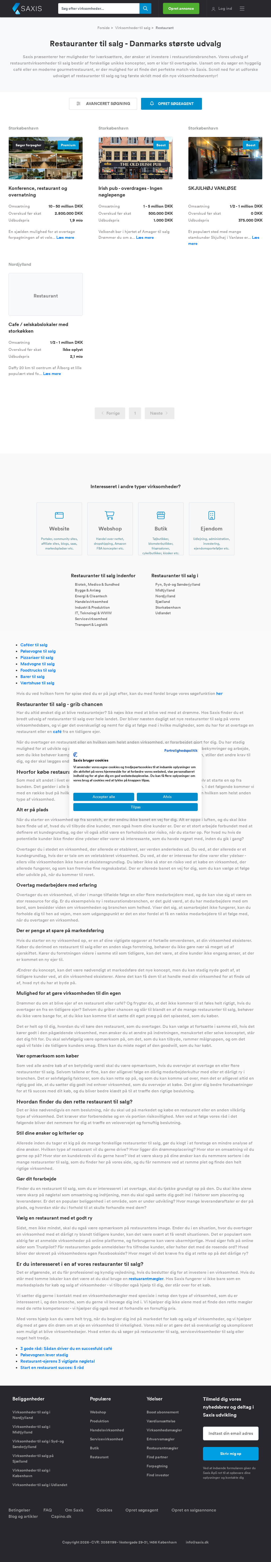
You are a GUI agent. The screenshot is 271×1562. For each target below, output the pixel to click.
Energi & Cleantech (91, 595)
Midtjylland (165, 590)
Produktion (99, 1421)
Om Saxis (74, 1510)
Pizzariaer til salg (36, 657)
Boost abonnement (163, 1412)
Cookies (104, 1510)
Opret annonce (181, 8)
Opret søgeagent (141, 1510)
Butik (94, 1448)
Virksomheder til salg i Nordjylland (31, 1414)
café (57, 731)
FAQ (47, 1510)
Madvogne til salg (37, 664)
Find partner (157, 1457)
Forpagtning (157, 1466)
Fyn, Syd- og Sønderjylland (177, 584)
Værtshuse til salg (37, 683)
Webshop (98, 1412)
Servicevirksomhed (91, 618)
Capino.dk (61, 1516)
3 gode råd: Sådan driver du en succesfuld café (66, 1348)
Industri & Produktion (92, 607)
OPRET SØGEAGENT (175, 103)
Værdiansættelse (161, 1421)
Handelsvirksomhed (91, 601)
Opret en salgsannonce (193, 1510)
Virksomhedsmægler (164, 1430)
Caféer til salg (33, 645)
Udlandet (163, 613)
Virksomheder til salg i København (31, 1473)
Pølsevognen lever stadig (44, 1355)
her (219, 693)
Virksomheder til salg (132, 27)
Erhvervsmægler (160, 1439)
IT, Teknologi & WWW (93, 613)
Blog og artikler (23, 1516)
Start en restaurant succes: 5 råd (52, 1367)
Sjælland (162, 601)
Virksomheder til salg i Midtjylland (31, 1429)
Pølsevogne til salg (38, 651)
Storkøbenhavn (168, 607)
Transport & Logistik (91, 624)
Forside (103, 27)
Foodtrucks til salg (38, 670)
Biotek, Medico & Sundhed (97, 584)
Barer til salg (32, 676)
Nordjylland (165, 595)
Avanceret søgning (107, 103)
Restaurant (99, 1457)
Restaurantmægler (162, 1448)
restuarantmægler (146, 1278)
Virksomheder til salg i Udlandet (39, 1484)
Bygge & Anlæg (88, 590)
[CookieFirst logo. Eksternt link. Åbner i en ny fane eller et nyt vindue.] (75, 754)
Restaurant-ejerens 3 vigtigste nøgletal (57, 1361)
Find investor (158, 1475)
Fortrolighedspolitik (181, 750)
